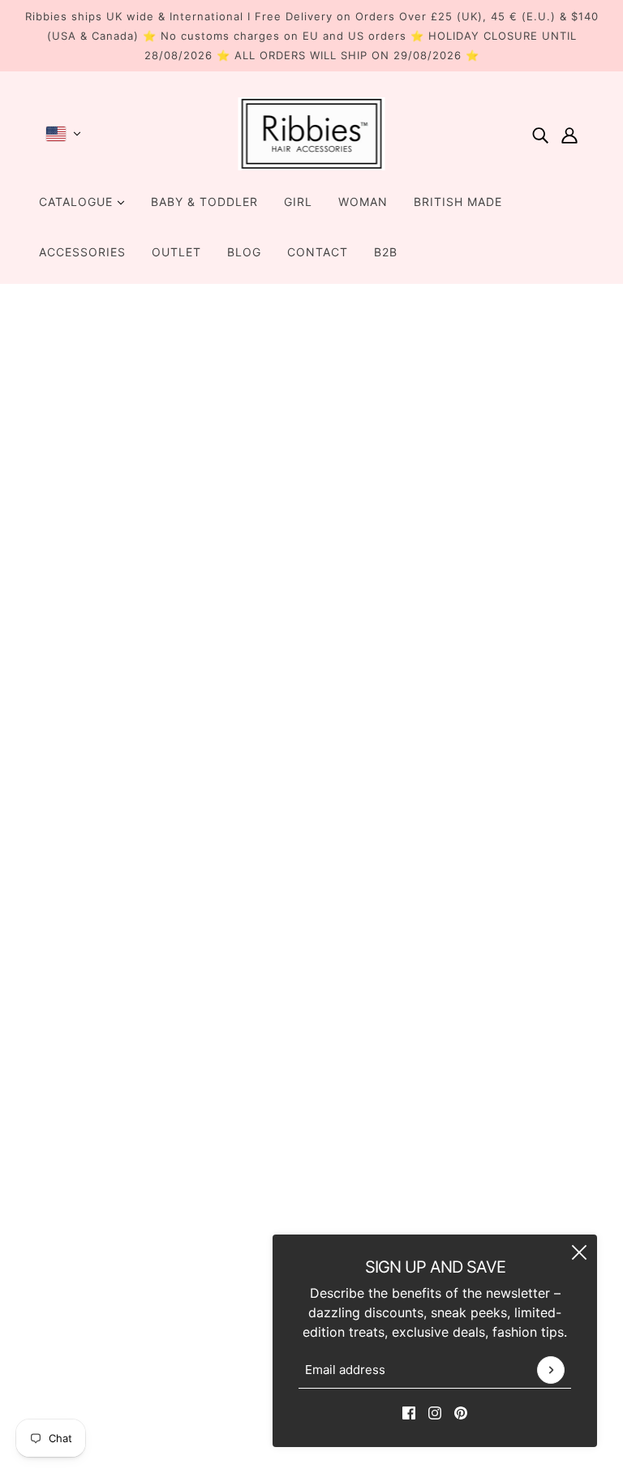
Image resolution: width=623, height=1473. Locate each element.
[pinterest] (461, 1411)
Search (255, 1045)
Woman (363, 201)
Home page (264, 494)
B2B (385, 252)
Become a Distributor (299, 1142)
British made (458, 201)
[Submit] (551, 1370)
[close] (579, 1252)
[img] (540, 134)
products (461, 494)
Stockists (262, 1161)
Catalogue (78, 201)
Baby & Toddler (204, 201)
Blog (244, 252)
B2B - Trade (270, 1122)
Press (250, 1220)
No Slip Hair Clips (288, 1084)
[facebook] (409, 1411)
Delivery (259, 1239)
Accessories (82, 252)
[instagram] (435, 1411)
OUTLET (176, 252)
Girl (298, 201)
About (252, 1064)
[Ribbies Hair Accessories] (311, 133)
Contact (317, 252)
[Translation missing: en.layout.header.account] (569, 134)
